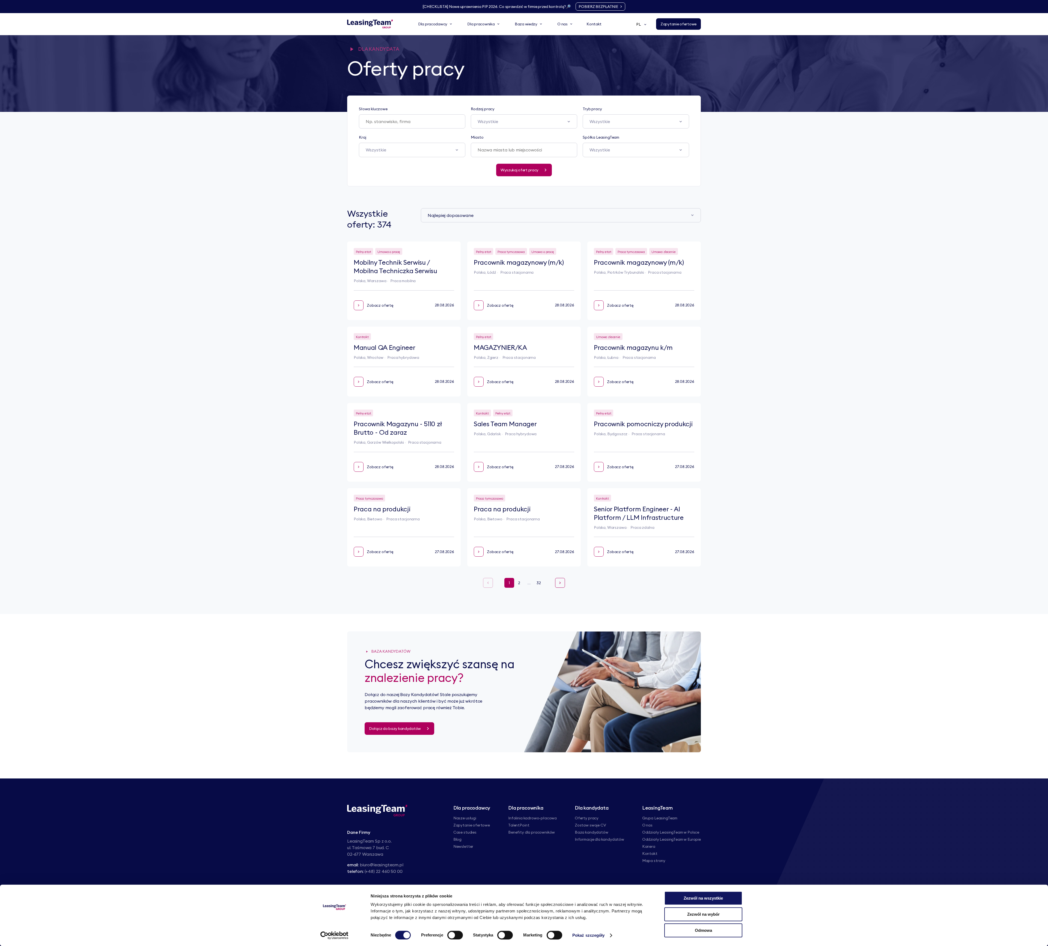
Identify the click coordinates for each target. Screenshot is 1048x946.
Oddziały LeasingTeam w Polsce (670, 832)
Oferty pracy (587, 818)
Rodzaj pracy (483, 108)
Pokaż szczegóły (588, 935)
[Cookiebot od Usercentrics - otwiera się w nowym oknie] (334, 935)
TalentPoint (518, 825)
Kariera (648, 846)
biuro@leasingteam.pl (381, 864)
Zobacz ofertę (380, 305)
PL (638, 24)
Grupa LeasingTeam (659, 818)
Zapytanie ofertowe (471, 825)
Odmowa (703, 930)
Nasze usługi (464, 818)
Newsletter (463, 846)
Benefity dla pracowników (531, 832)
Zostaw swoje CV (590, 825)
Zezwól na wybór (703, 914)
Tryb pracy (592, 108)
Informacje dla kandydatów (599, 839)
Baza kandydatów (591, 832)
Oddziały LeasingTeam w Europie (671, 839)
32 (539, 582)
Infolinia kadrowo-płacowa (532, 818)
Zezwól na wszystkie (703, 898)
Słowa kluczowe (373, 108)
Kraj (362, 137)
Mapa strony (653, 860)
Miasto (477, 137)
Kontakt (649, 853)
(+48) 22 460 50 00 (384, 871)
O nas (647, 825)
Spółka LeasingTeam (601, 137)
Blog (457, 839)
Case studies (465, 832)
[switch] (455, 935)
